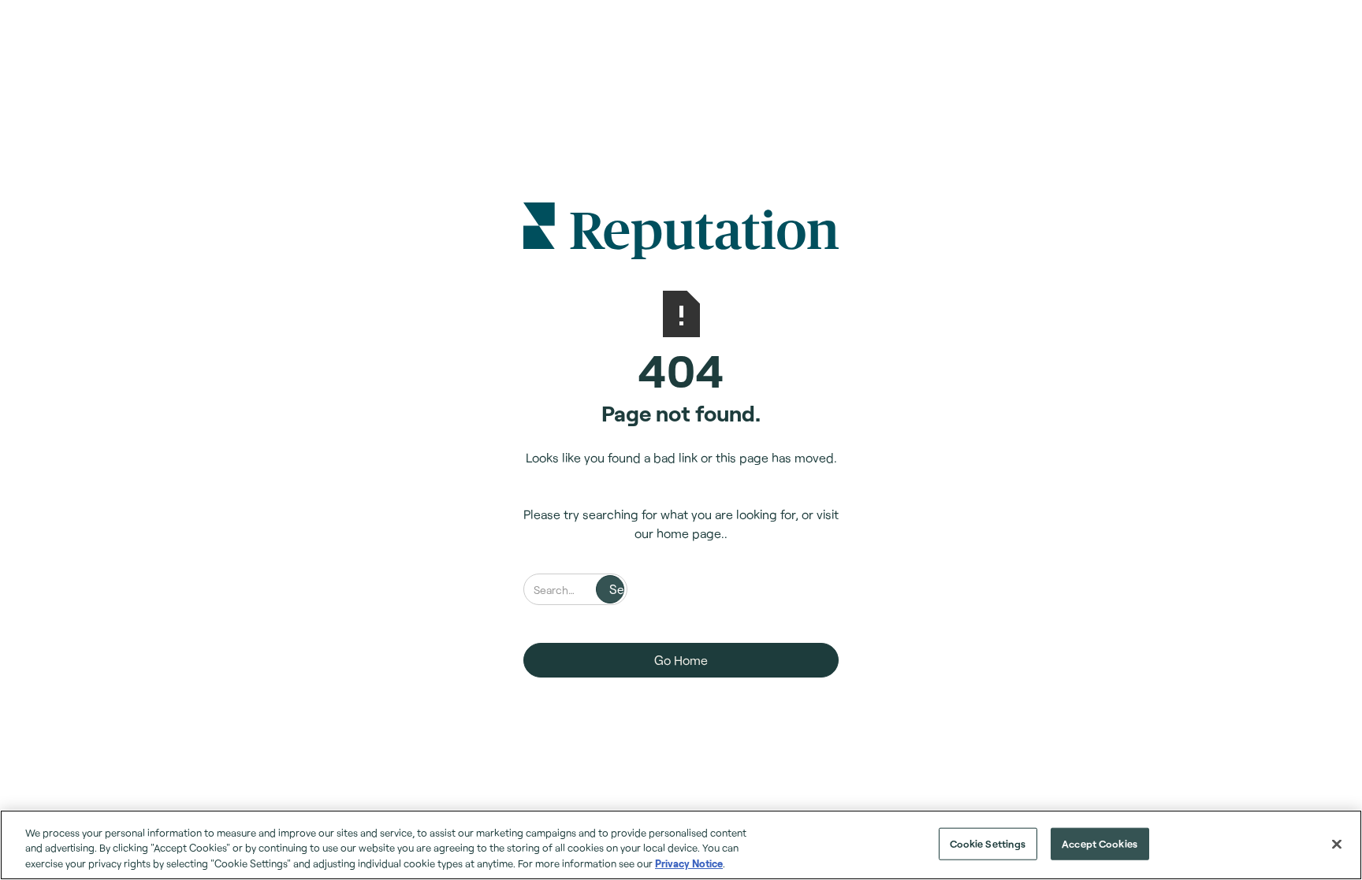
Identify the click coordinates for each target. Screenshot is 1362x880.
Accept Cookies (1099, 843)
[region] (681, 845)
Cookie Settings (988, 843)
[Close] (1336, 843)
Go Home (681, 659)
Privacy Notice (689, 863)
